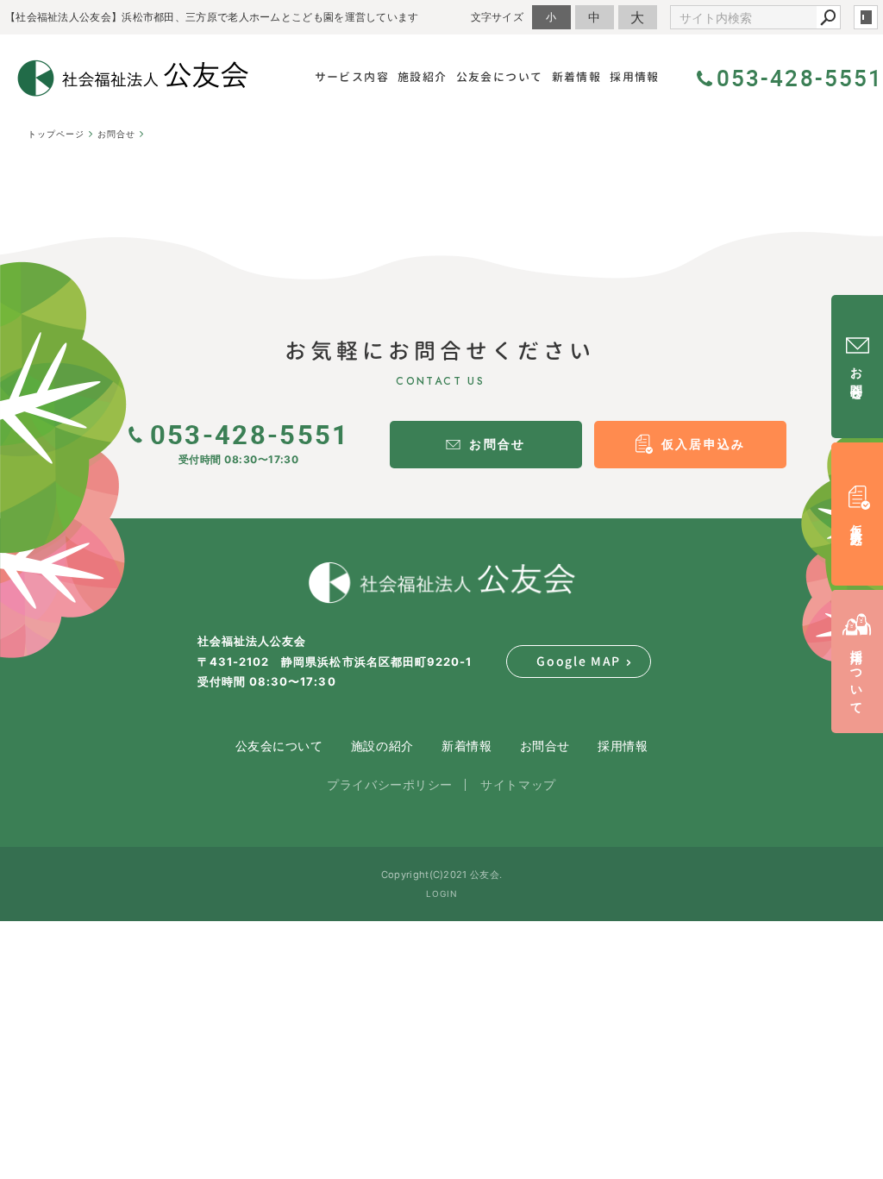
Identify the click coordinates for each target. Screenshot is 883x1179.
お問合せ (545, 745)
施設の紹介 (382, 745)
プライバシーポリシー (390, 784)
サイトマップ (517, 784)
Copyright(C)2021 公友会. (441, 875)
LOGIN (442, 893)
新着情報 (467, 745)
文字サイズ (497, 16)
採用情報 (623, 745)
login (866, 17)
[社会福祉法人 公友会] (441, 583)
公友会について (279, 745)
